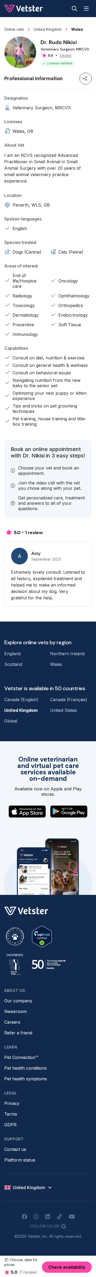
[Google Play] (68, 811)
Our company (18, 1000)
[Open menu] (86, 8)
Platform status (19, 1160)
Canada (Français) (68, 699)
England (12, 653)
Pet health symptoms (25, 1078)
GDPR (10, 1124)
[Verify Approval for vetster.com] (42, 936)
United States (63, 710)
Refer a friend (18, 1032)
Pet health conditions (25, 1068)
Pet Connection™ (21, 1057)
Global (10, 721)
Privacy (11, 1103)
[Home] (23, 8)
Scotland (13, 664)
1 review (65, 55)
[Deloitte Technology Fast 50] (48, 964)
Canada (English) (21, 699)
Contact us (15, 1149)
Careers (12, 1022)
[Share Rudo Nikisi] (85, 78)
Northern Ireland (67, 653)
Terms (10, 1114)
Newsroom (15, 1011)
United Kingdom (21, 710)
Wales (56, 664)
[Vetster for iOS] (27, 811)
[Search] (74, 8)
